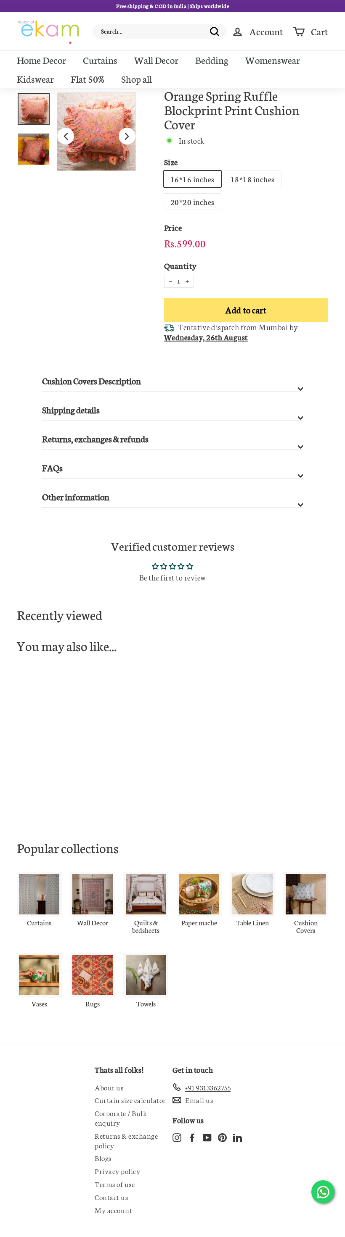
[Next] (127, 136)
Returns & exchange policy (126, 1140)
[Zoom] (96, 132)
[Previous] (65, 136)
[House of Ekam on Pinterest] (222, 1136)
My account (113, 1210)
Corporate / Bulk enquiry (121, 1117)
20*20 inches (192, 201)
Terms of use (115, 1184)
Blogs (103, 1158)
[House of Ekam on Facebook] (192, 1136)
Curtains (100, 59)
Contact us (111, 1197)
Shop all (136, 78)
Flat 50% (87, 78)
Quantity (180, 265)
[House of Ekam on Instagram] (176, 1136)
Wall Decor (156, 59)
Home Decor (41, 59)
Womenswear (272, 59)
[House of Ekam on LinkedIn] (237, 1136)
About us (109, 1087)
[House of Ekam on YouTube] (207, 1136)
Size (171, 161)
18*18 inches (253, 178)
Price (173, 227)
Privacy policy (117, 1171)
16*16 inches (192, 178)
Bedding (211, 59)
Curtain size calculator (130, 1100)
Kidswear (35, 78)
